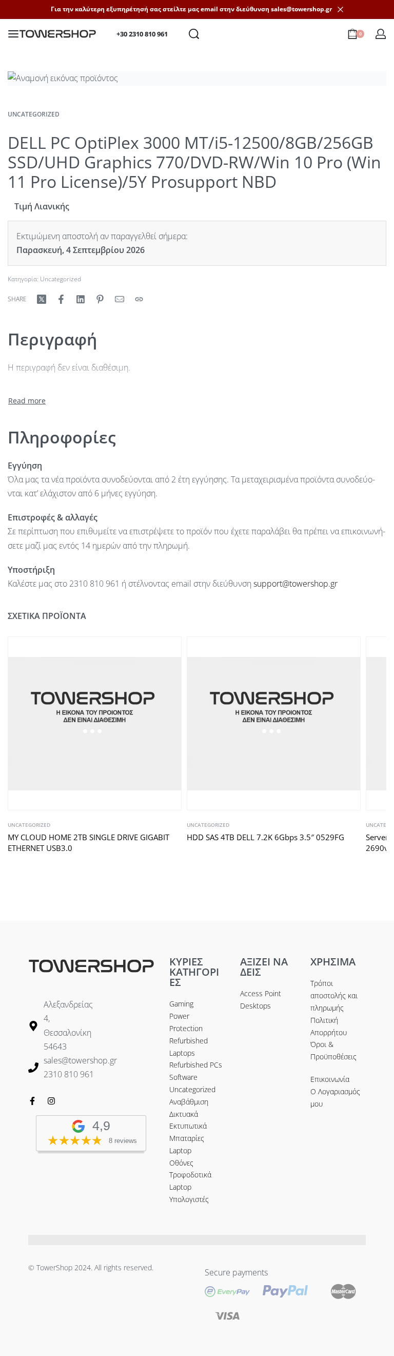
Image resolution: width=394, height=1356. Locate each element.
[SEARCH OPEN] (194, 34)
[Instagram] (51, 1101)
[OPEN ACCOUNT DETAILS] (380, 34)
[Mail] (119, 299)
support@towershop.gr (295, 583)
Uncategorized (34, 114)
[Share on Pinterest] (100, 299)
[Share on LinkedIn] (80, 299)
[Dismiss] (340, 9)
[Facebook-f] (32, 1101)
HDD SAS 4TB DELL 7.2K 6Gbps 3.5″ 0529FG (265, 837)
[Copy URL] (139, 299)
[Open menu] (13, 34)
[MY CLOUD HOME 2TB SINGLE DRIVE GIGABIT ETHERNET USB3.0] (95, 723)
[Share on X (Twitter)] (41, 299)
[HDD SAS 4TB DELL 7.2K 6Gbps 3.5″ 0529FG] (274, 723)
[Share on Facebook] (61, 299)
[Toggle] (27, 400)
